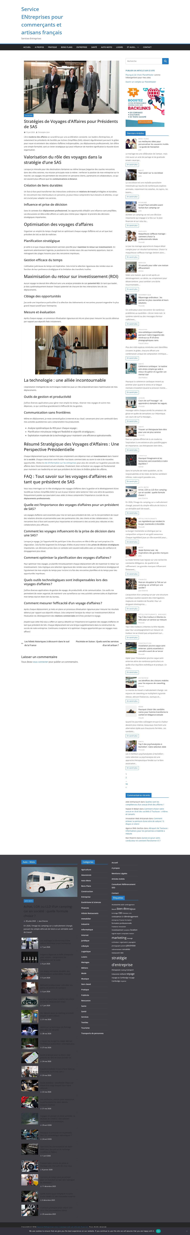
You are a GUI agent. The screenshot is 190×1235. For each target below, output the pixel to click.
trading (123, 970)
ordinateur (115, 942)
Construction (144, 643)
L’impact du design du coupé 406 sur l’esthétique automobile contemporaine (57, 1042)
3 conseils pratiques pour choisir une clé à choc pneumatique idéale (56, 1209)
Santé (94, 47)
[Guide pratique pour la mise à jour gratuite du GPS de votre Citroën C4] (29, 1058)
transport (130, 970)
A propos (39, 47)
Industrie (142, 329)
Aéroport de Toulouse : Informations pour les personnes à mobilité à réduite (147, 831)
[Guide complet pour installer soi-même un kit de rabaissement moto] (29, 1002)
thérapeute (116, 970)
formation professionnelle (122, 923)
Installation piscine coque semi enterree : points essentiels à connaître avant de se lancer (151, 648)
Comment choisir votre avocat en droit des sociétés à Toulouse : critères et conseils (147, 811)
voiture (123, 974)
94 (127, 784)
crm (130, 913)
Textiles (84, 1022)
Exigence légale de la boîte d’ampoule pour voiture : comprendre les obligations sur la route (56, 957)
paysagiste (132, 942)
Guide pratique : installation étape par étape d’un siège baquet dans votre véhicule (57, 1085)
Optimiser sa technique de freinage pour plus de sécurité (55, 1028)
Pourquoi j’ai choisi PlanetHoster (140, 75)
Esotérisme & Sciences (91, 902)
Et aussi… (131, 47)
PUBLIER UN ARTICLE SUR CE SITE (140, 70)
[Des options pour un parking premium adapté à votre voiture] (29, 1016)
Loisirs (119, 47)
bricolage (115, 913)
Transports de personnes (92, 1033)
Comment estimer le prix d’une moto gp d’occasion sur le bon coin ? (57, 1070)
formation (128, 920)
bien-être (123, 909)
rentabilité (126, 949)
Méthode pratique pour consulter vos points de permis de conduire (56, 986)
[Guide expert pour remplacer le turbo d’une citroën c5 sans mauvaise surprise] (29, 1197)
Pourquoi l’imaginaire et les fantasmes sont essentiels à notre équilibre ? (153, 461)
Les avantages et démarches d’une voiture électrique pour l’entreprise (55, 942)
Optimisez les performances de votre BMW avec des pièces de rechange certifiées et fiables (56, 1149)
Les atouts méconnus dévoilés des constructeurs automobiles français (55, 972)
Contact (147, 47)
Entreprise (82, 47)
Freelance (115, 927)
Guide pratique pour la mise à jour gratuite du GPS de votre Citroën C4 (55, 1056)
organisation (124, 942)
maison (131, 933)
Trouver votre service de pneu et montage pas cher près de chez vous (56, 1164)
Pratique (52, 47)
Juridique (85, 940)
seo (121, 952)
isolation (127, 930)
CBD (120, 913)
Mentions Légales (119, 873)
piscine (123, 946)
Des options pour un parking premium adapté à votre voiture (57, 1014)
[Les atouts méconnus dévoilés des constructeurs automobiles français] (29, 974)
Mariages (142, 231)
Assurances (86, 875)
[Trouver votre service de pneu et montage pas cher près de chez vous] (29, 1166)
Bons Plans (66, 47)
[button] (137, 47)
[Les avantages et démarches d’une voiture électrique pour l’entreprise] (29, 944)
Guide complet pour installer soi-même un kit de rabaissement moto (57, 1000)
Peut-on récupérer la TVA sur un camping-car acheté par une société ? (152, 585)
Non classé (86, 984)
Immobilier (86, 918)
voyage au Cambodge (120, 977)
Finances (142, 579)
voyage (131, 973)
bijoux (132, 908)
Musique (85, 978)
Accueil (27, 47)
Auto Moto (106, 47)
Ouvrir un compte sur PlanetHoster (141, 82)
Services (142, 263)
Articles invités (118, 879)
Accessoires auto (118, 904)
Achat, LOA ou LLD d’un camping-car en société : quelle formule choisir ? (152, 492)
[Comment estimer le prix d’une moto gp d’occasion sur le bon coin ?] (29, 1072)
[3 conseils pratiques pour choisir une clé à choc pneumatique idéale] (29, 1211)
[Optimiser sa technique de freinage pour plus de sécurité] (29, 1030)
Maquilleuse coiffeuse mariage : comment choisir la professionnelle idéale (152, 236)
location (133, 929)
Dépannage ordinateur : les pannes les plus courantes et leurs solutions (153, 300)
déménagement (131, 916)
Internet (85, 935)
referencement (117, 949)
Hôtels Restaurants (147, 519)
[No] (186, 1231)
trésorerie (115, 974)
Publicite (85, 995)
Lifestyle (142, 456)
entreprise (115, 920)
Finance (121, 920)
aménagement (130, 905)
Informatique (144, 295)
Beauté (114, 909)
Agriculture (86, 869)
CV (122, 916)
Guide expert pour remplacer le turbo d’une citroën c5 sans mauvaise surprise (57, 1195)
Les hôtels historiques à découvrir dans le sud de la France (46, 643)
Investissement (117, 930)
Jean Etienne (43, 921)
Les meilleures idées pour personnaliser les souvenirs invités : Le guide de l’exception (153, 144)
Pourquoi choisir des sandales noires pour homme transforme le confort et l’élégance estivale (153, 712)
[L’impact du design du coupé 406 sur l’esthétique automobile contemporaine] (29, 1044)
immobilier (122, 927)
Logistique (86, 951)
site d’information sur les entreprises (60, 463)
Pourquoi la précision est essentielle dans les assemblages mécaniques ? (56, 1134)
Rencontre (85, 1000)
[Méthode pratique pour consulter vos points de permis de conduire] (29, 988)
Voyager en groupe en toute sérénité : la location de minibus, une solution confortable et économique (57, 1119)
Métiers (84, 968)
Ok (158, 1231)
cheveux (125, 913)
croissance (116, 916)
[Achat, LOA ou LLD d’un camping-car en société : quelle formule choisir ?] (49, 882)
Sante (141, 741)
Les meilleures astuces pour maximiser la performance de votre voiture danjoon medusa (57, 1102)
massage (130, 938)
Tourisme (142, 202)
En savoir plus (132, 164)
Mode (140, 547)
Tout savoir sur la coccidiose (150, 173)
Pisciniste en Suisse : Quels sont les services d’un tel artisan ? (97, 643)
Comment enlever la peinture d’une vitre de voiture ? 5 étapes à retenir (145, 821)
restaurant (116, 953)
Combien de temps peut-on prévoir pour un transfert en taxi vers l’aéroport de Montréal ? (57, 1180)
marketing (119, 938)
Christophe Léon (44, 132)
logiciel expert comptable (120, 933)
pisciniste (131, 945)
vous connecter (40, 661)
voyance (123, 981)
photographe (116, 946)
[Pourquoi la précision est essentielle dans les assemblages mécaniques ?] (29, 1136)
